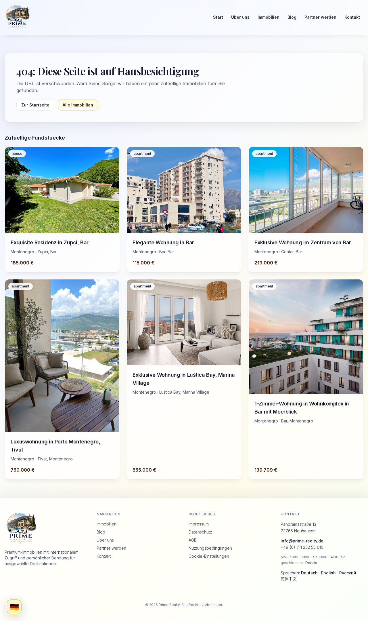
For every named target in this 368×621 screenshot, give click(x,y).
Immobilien (268, 17)
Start (218, 17)
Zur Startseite (35, 104)
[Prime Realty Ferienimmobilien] (104, 17)
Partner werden (320, 17)
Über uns (240, 17)
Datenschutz (200, 531)
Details (311, 563)
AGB (193, 540)
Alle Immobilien (78, 104)
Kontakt (352, 17)
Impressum (199, 523)
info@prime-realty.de (302, 540)
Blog (292, 17)
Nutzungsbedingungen (210, 548)
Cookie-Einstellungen (209, 556)
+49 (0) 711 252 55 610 (302, 547)
